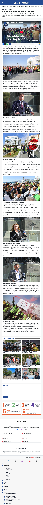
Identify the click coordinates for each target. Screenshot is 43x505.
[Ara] (40, 2)
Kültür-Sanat (16, 6)
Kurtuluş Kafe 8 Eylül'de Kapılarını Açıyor (27, 405)
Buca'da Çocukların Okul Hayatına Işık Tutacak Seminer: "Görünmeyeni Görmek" (32, 412)
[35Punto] (21, 2)
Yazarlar (6, 483)
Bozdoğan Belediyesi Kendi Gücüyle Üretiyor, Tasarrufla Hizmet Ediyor (7, 405)
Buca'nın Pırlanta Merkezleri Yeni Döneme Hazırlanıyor (13, 412)
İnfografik (18, 448)
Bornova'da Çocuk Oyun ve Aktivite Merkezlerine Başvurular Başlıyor (37, 405)
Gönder (5, 397)
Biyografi (6, 486)
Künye (5, 489)
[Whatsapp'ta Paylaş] (7, 44)
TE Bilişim (32, 457)
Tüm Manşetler (26, 438)
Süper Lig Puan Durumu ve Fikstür (13, 499)
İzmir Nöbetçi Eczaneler (7, 433)
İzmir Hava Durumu (27, 433)
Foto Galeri (6, 480)
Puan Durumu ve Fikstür (7, 438)
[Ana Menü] (2, 2)
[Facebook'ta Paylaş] (3, 44)
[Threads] (26, 430)
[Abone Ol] (39, 43)
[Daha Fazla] (10, 44)
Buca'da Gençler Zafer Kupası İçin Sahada (17, 405)
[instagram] (22, 461)
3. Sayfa (37, 6)
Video (5, 482)
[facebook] (8, 461)
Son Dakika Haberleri (7, 441)
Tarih (22, 6)
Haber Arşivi (25, 441)
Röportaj (6, 485)
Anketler (6, 487)
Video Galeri (4, 9)
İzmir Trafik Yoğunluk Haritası (28, 435)
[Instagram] (21, 430)
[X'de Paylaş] (5, 44)
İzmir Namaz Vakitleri (7, 435)
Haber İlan (36, 447)
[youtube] (30, 461)
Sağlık (22, 448)
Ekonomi (31, 6)
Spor (16, 403)
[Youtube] (24, 430)
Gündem (9, 6)
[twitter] (15, 461)
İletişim (5, 490)
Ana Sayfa (3, 6)
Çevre (26, 6)
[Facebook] (17, 430)
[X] (19, 430)
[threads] (37, 461)
